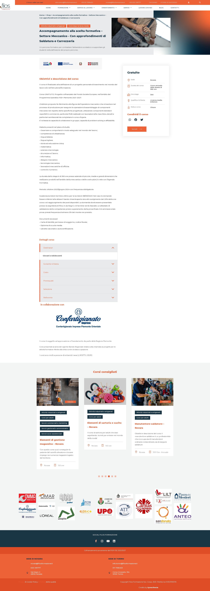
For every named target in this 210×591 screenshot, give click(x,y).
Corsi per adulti (48, 417)
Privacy (21, 582)
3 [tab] (105, 476)
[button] (136, 129)
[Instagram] (102, 541)
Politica (42, 582)
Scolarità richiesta (51, 264)
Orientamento (108, 8)
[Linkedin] (114, 541)
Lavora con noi (145, 8)
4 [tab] (109, 476)
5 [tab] (112, 476)
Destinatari (48, 248)
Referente (47, 298)
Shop (48, 15)
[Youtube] (108, 541)
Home (48, 8)
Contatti (175, 8)
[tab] (46, 240)
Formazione (63, 8)
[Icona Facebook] (96, 541)
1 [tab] (99, 476)
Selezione (47, 289)
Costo (45, 272)
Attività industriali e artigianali (53, 26)
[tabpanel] (58, 414)
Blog (161, 8)
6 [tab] (115, 476)
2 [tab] (102, 476)
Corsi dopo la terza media (79, 26)
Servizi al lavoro (85, 8)
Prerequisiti (48, 281)
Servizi (127, 8)
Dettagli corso (46, 240)
